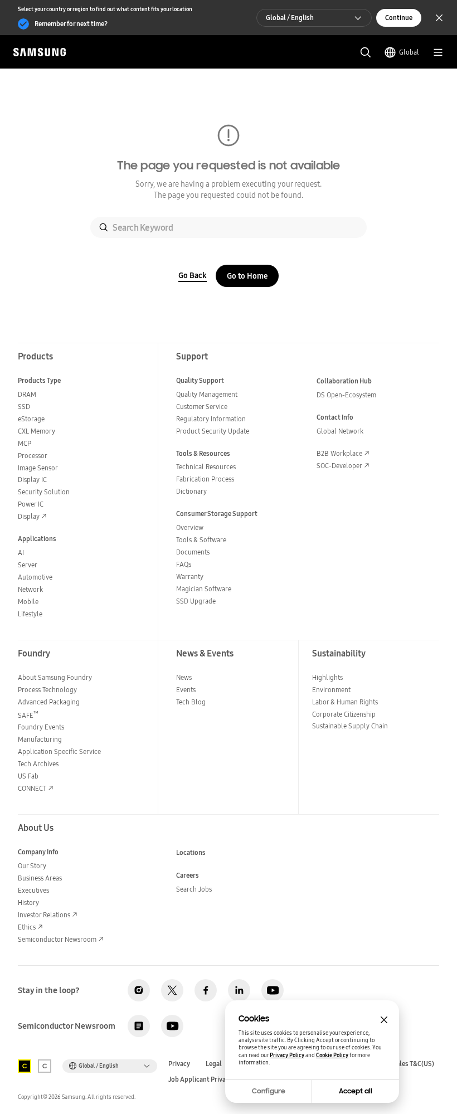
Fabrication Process (205, 479)
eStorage (31, 419)
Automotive (35, 577)
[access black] (24, 1066)
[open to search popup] (365, 52)
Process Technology (47, 689)
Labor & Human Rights (345, 702)
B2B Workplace (339, 453)
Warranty (189, 576)
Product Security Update (212, 431)
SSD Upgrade (196, 601)
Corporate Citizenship (344, 714)
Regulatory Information (211, 419)
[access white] (44, 1066)
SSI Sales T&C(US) (408, 1063)
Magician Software (203, 589)
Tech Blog (191, 702)
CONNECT (32, 788)
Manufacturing (40, 739)
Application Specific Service (59, 751)
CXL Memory (36, 431)
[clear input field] (348, 227)
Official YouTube (272, 990)
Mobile (28, 601)
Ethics (27, 927)
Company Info (38, 852)
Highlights (327, 677)
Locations (191, 852)
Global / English (290, 17)
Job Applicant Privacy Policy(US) (216, 1079)
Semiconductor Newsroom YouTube (172, 1026)
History (28, 902)
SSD (24, 406)
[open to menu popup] (438, 52)
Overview (189, 527)
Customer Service (201, 406)
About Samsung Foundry (55, 677)
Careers (187, 875)
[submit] (103, 227)
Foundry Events (41, 727)
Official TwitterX (172, 990)
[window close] (384, 1019)
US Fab (28, 776)
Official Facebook (206, 990)
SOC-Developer (339, 465)
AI (21, 552)
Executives (33, 890)
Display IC (32, 479)
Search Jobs (194, 889)
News (184, 677)
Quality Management (206, 394)
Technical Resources (206, 466)
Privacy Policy (287, 1055)
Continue (398, 17)
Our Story (32, 865)
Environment (331, 689)
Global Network (340, 431)
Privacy (179, 1063)
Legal (214, 1063)
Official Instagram (139, 990)
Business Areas (40, 878)
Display (29, 516)
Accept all (355, 1091)
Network (30, 589)
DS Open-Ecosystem (346, 395)
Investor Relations (44, 915)
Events (186, 689)
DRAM (27, 394)
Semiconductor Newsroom (57, 939)
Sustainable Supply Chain (350, 726)
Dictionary (191, 491)
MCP (24, 443)
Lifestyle (30, 614)
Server (27, 565)
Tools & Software (201, 539)
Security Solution (44, 492)
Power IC (30, 504)
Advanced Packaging (49, 702)
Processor (32, 455)
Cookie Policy (332, 1055)
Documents (193, 552)
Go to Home (247, 275)
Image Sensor (38, 468)
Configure (268, 1091)
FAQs (183, 564)
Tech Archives (38, 763)
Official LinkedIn (239, 990)
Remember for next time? (71, 23)
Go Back (192, 275)
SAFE (28, 715)
